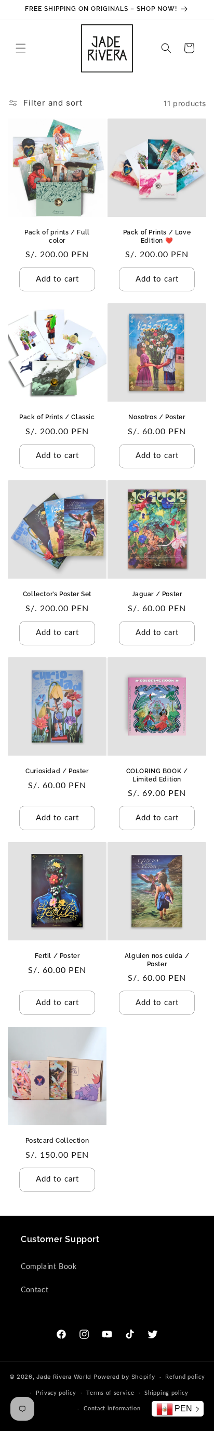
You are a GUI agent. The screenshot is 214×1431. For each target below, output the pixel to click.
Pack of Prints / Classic (57, 417)
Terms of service (110, 1393)
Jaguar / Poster (157, 594)
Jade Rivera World (63, 1376)
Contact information (112, 1408)
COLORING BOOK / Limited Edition (157, 775)
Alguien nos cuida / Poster (157, 960)
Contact (34, 1290)
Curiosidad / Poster (56, 771)
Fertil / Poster (57, 956)
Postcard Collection (57, 1140)
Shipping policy (166, 1393)
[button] (20, 48)
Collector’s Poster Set (57, 594)
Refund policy (185, 1377)
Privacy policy (56, 1393)
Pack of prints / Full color (57, 236)
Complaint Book (48, 1267)
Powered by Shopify (124, 1376)
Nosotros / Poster (156, 417)
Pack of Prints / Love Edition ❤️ (157, 236)
